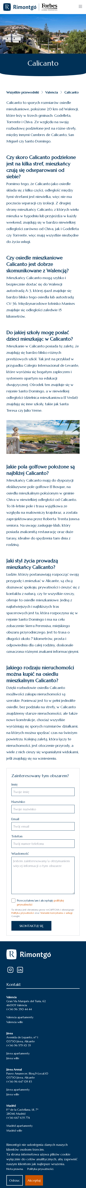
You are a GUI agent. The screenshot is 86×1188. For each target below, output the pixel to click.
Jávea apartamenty (18, 1053)
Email (15, 819)
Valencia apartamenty (19, 1017)
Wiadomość (20, 853)
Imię (14, 784)
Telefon (16, 836)
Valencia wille (14, 1022)
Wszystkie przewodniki (22, 92)
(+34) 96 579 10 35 (18, 1045)
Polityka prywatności (22, 912)
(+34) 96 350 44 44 (19, 1009)
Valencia (51, 92)
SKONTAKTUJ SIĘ (31, 926)
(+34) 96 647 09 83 (19, 1081)
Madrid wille (14, 1130)
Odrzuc (14, 1180)
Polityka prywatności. (40, 1169)
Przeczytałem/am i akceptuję (40, 902)
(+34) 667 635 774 (18, 1117)
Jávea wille (12, 1058)
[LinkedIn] (20, 970)
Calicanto (71, 92)
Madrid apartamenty (19, 1126)
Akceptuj (34, 1180)
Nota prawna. (14, 1169)
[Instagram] (10, 970)
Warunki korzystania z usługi (56, 912)
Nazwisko (18, 802)
